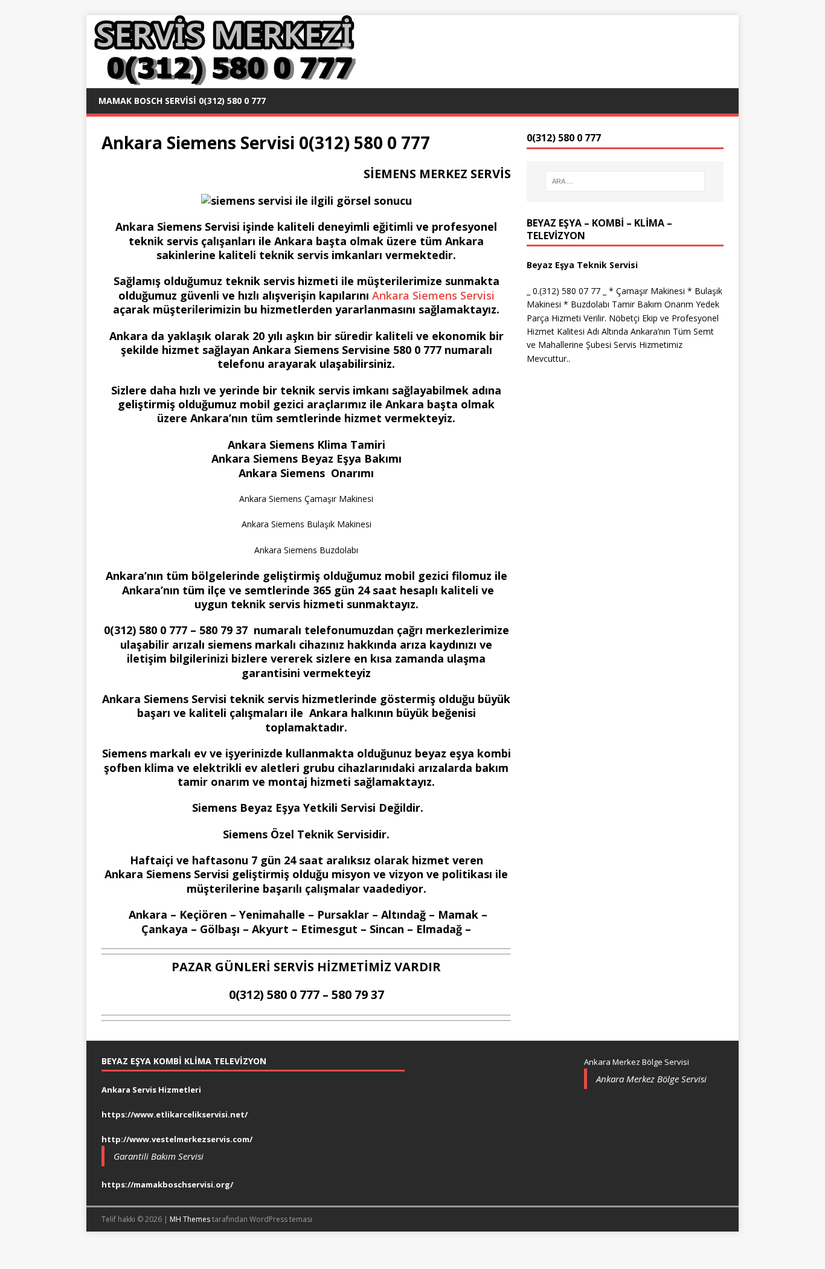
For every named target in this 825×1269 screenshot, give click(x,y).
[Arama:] (625, 181)
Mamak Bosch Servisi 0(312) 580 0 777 (182, 100)
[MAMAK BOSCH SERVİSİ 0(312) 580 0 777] (222, 81)
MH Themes (190, 1219)
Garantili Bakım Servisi (159, 1156)
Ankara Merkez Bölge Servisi (651, 1079)
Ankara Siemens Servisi (432, 295)
